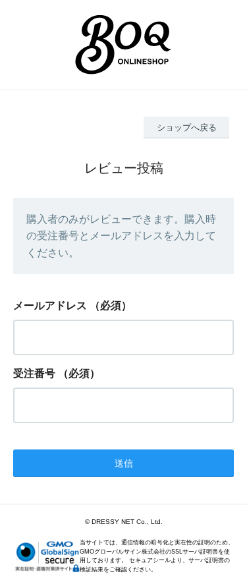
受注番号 (34, 373)
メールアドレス (50, 305)
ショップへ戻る (187, 127)
